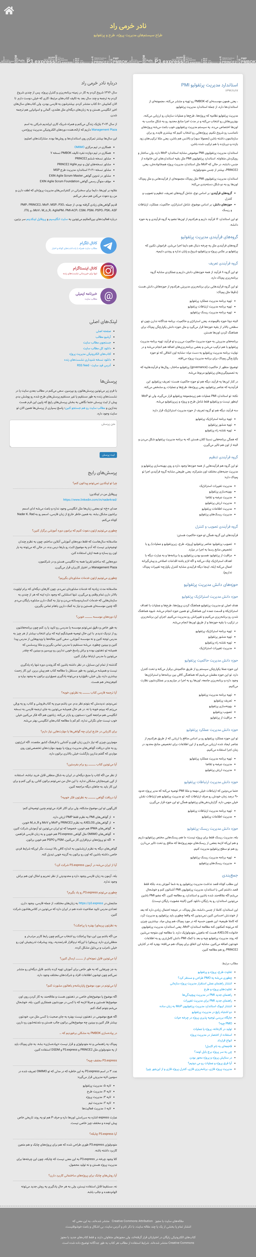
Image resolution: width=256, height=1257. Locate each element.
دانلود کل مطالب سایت (97, 348)
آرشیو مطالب (103, 337)
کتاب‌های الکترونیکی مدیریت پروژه (90, 354)
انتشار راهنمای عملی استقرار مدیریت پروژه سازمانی (201, 983)
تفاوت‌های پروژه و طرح (218, 989)
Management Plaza (104, 129)
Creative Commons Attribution (132, 1221)
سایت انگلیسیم (58, 219)
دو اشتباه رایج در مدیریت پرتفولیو (212, 1012)
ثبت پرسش (108, 455)
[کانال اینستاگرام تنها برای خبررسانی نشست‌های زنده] (81, 278)
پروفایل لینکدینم (36, 219)
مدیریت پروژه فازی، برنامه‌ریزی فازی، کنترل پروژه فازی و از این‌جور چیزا (189, 1069)
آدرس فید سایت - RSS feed (94, 365)
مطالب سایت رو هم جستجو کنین (85, 408)
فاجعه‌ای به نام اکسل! (218, 1046)
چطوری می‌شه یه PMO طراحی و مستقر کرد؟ (205, 978)
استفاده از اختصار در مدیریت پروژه (211, 1035)
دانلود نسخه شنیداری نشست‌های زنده (87, 359)
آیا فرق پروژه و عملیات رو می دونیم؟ (210, 1063)
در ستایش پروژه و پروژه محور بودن (211, 1057)
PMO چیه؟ (225, 1023)
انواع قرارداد (224, 1040)
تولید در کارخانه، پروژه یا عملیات (212, 1029)
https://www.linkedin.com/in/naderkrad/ (90, 499)
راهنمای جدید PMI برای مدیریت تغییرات (207, 1000)
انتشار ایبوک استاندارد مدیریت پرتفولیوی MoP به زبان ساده (196, 1006)
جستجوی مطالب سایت (97, 342)
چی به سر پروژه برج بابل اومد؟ (213, 1052)
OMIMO (79, 147)
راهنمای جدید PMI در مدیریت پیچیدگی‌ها (207, 995)
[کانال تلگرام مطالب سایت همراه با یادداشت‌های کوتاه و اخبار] (81, 253)
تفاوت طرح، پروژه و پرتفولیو (215, 972)
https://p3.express (91, 903)
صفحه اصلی (103, 331)
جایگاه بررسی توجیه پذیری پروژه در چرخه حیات (203, 1017)
